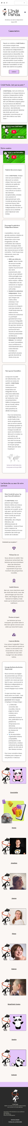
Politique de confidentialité (15, 1122)
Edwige (14, 969)
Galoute (14, 1075)
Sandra (14, 1039)
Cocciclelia (14, 792)
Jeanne (14, 898)
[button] (25, 12)
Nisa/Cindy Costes (14, 1004)
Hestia (14, 828)
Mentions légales (15, 1119)
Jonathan (14, 863)
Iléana (14, 933)
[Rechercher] (24, 3)
